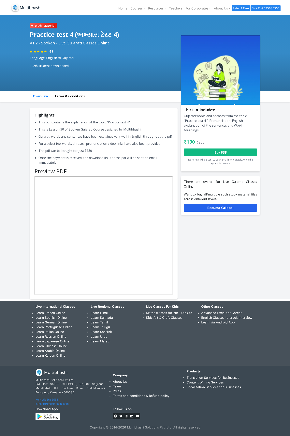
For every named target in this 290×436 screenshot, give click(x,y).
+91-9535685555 (47, 399)
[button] (138, 8)
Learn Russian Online (51, 336)
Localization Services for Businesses (214, 387)
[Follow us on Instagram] (126, 416)
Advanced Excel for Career (221, 313)
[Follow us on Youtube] (137, 416)
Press (117, 391)
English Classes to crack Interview (226, 317)
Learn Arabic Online (50, 351)
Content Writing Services (205, 382)
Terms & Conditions (69, 96)
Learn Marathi (101, 341)
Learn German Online (51, 322)
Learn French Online (50, 313)
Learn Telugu (100, 327)
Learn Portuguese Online (54, 327)
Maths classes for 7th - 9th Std (169, 313)
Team (117, 386)
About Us (120, 381)
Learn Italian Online (50, 332)
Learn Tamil (99, 322)
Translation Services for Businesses (213, 378)
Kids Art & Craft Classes (164, 317)
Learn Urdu (99, 336)
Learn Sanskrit (101, 332)
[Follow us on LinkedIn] (132, 416)
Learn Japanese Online (52, 341)
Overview (40, 96)
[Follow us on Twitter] (121, 416)
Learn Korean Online (50, 355)
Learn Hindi (99, 313)
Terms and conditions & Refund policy (141, 396)
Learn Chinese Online (51, 346)
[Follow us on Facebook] (115, 416)
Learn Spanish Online (51, 317)
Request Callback (220, 208)
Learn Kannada (102, 317)
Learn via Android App (218, 322)
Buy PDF (220, 152)
